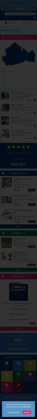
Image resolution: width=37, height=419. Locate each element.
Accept (27, 412)
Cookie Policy (26, 407)
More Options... (13, 412)
